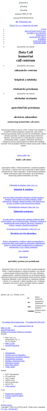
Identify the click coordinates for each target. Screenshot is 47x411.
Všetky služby (10, 367)
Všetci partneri (10, 386)
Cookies (8, 398)
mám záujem (23, 257)
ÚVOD (43, 29)
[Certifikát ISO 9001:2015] (35, 322)
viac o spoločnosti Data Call (23, 326)
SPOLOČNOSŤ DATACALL (35, 31)
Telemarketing (10, 353)
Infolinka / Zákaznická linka (15, 361)
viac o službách (23, 251)
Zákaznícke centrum (12, 363)
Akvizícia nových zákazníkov (15, 355)
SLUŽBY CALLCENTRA (36, 33)
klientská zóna (26, 22)
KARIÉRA (42, 39)
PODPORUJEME (39, 43)
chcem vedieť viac (23, 155)
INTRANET (13, 409)
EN (20, 22)
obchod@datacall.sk (8, 330)
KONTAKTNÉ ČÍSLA (38, 37)
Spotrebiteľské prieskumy (14, 359)
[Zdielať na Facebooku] (8, 332)
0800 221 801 (5, 328)
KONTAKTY (41, 35)
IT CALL (4, 409)
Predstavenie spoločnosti (13, 394)
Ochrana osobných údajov (14, 396)
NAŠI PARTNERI (39, 41)
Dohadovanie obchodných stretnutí (17, 357)
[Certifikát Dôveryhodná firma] (13, 322)
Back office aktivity (12, 365)
